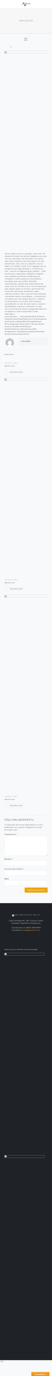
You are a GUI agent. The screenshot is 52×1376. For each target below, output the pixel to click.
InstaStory (9, 366)
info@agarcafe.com (31, 930)
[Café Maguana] (26, 4)
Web (6, 879)
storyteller (26, 341)
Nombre (8, 859)
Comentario (10, 834)
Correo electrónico (14, 869)
